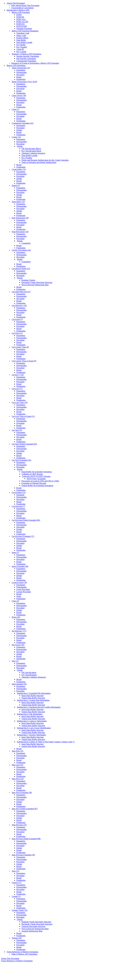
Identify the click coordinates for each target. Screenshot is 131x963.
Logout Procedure (23, 592)
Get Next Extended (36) (21, 460)
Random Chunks (28, 280)
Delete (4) (16, 185)
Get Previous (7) (18, 506)
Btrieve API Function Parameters (25, 31)
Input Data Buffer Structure (32, 695)
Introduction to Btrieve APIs (18, 10)
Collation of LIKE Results (32, 474)
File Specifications (28, 672)
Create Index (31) (19, 169)
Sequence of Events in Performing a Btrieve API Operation (35, 63)
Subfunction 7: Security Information (31, 735)
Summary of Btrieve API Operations (26, 54)
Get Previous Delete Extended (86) (26, 520)
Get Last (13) (17, 389)
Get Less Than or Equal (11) (23, 416)
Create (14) (16, 137)
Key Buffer (21, 45)
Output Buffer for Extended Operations (37, 485)
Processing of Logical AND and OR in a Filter (40, 481)
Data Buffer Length (24, 42)
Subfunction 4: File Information (29, 714)
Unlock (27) (17, 882)
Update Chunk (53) (20, 910)
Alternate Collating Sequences (33, 677)
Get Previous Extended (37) (23, 536)
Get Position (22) (19, 492)
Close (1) (15, 109)
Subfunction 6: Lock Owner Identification (34, 728)
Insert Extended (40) (20, 566)
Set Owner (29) (18, 645)
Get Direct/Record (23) (21, 292)
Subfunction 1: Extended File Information (34, 693)
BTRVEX (20, 24)
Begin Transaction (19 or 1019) (24, 82)
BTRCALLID (22, 22)
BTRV (19, 15)
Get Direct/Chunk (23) (21, 268)
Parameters (20, 70)
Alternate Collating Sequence (33, 153)
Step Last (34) (17, 765)
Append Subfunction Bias (31, 931)
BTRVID (20, 17)
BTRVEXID (21, 26)
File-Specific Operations (26, 58)
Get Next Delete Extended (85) (24, 444)
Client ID (20, 49)
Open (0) (15, 601)
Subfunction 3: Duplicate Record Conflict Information (39, 707)
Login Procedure (23, 589)
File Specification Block (31, 148)
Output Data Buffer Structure (33, 698)
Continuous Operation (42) (23, 123)
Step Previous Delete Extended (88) (26, 839)
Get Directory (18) (19, 305)
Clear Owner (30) (19, 95)
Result (18, 77)
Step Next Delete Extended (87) (25, 809)
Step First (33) (17, 751)
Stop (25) (15, 871)
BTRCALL (21, 19)
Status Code (21, 35)
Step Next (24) (18, 779)
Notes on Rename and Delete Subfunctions (38, 162)
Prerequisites (21, 72)
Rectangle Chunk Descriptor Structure (36, 282)
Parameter (20, 495)
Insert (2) (15, 552)
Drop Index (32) (18, 202)
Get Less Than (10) (20, 402)
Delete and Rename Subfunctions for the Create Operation (45, 160)
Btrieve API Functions (21, 12)
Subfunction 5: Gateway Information (32, 721)
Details (19, 130)
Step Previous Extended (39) (23, 855)
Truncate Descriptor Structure (33, 926)
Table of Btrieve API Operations (24, 954)
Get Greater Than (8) (20, 347)
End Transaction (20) (20, 218)
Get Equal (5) (17, 319)
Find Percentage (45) (20, 232)
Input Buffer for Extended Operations (36, 472)
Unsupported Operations (26, 61)
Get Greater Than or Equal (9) (24, 361)
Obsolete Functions (24, 28)
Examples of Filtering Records (33, 483)
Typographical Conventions (22, 8)
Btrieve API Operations (16, 65)
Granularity (26, 243)
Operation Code (22, 33)
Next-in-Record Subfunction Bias (35, 285)
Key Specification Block (31, 151)
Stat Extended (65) (19, 684)
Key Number (21, 47)
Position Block (22, 38)
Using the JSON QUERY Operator (36, 476)
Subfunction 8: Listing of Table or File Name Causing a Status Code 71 (46, 742)
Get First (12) (17, 333)
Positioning (20, 79)
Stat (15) (15, 661)
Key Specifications (29, 675)
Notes (18, 596)
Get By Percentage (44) (21, 250)
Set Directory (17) (19, 631)
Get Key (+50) (18, 375)
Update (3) (16, 896)
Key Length (21, 52)
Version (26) (17, 938)
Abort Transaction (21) (21, 68)
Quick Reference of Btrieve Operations (22, 952)
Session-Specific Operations (27, 56)
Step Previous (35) (19, 825)
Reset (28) (16, 617)
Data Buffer (21, 40)
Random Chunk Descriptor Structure (36, 922)
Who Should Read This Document (25, 5)
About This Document (16, 3)
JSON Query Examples (36, 479)
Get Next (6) (17, 430)
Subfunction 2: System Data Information (33, 700)
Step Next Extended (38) (22, 792)
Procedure (20, 75)
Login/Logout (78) (19, 582)
